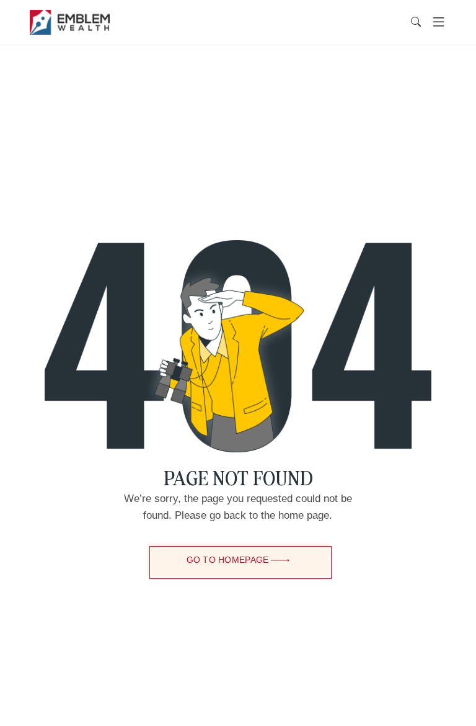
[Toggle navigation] (438, 22)
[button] (416, 22)
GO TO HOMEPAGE (228, 560)
